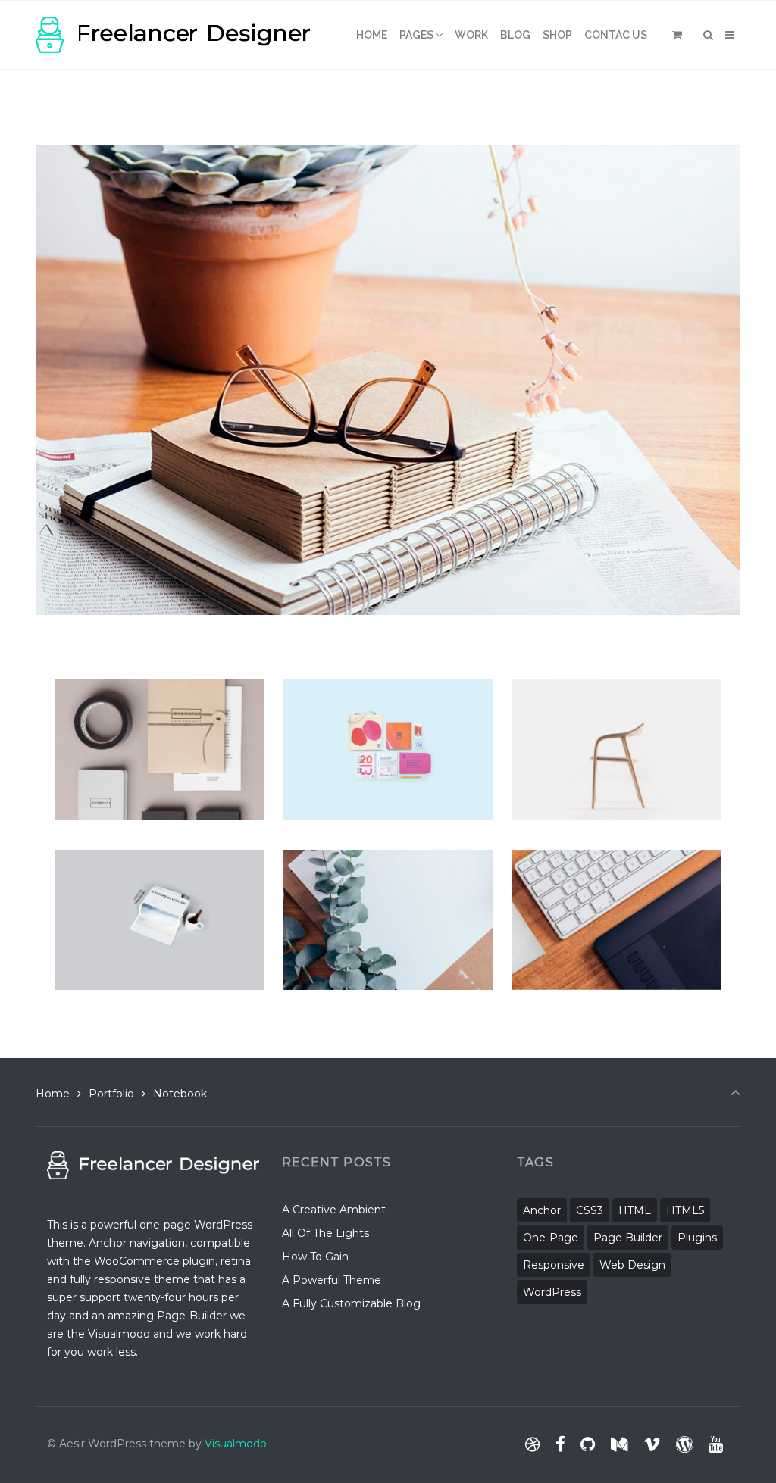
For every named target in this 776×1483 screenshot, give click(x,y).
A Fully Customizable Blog (351, 1303)
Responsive (553, 1265)
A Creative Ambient (334, 1209)
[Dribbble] (532, 1444)
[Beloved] (560, 863)
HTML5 (685, 1210)
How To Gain (315, 1256)
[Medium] (619, 1444)
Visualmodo (236, 1443)
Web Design (632, 1265)
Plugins (697, 1237)
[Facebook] (560, 1444)
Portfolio (111, 1094)
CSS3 (589, 1210)
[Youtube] (715, 1444)
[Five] (544, 693)
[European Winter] (142, 863)
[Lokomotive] (120, 693)
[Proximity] (337, 863)
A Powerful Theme (331, 1280)
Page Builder (627, 1237)
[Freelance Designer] (173, 35)
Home (53, 1094)
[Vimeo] (652, 1444)
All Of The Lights (325, 1233)
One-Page (550, 1237)
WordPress (552, 1292)
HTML (634, 1210)
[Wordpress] (684, 1444)
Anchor (542, 1210)
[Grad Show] (343, 693)
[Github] (588, 1444)
